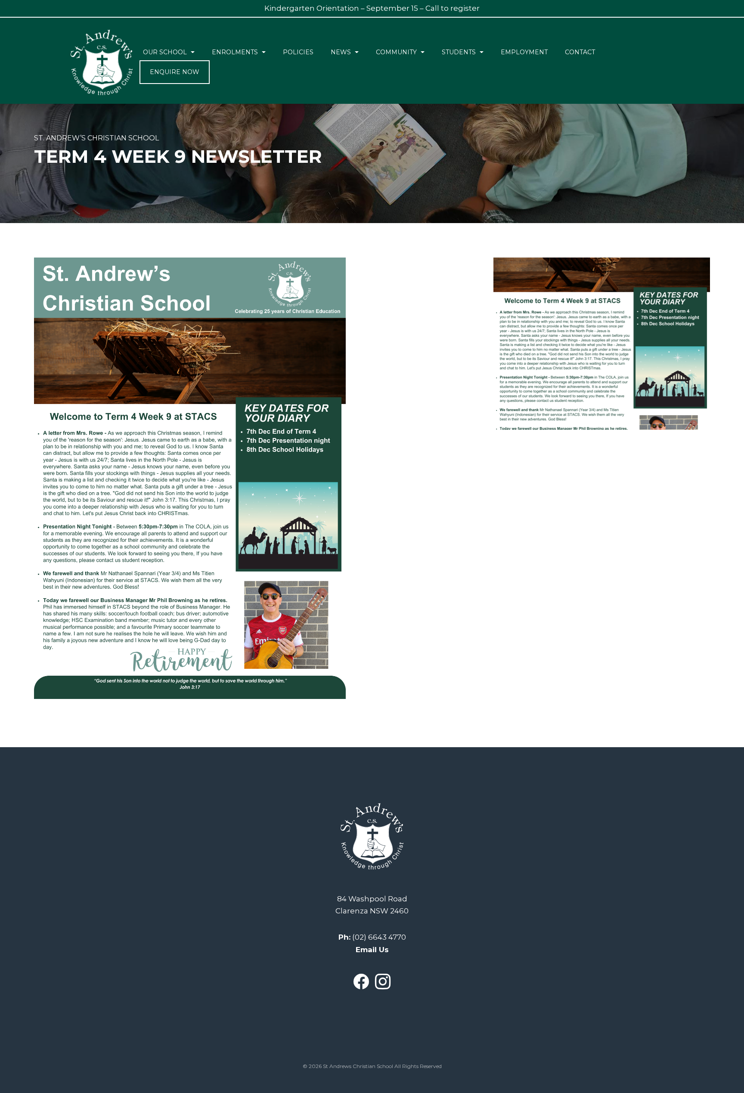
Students (459, 52)
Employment (524, 52)
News (341, 52)
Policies (298, 52)
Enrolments (235, 52)
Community (396, 52)
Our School (165, 52)
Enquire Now (174, 72)
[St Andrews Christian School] (102, 62)
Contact (580, 52)
